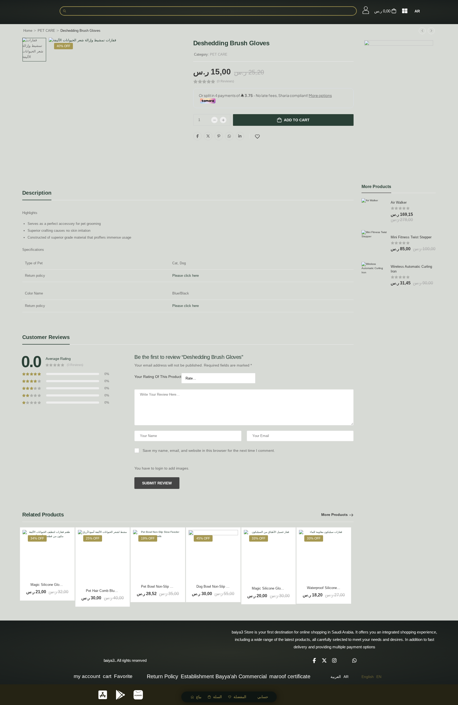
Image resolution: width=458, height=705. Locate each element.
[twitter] (324, 660)
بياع (198, 697)
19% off (148, 538)
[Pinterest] (218, 136)
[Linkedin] (240, 136)
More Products (334, 514)
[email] (344, 660)
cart (107, 676)
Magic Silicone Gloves (47, 585)
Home (27, 31)
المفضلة (240, 697)
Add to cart (297, 120)
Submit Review (157, 483)
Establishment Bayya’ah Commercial (224, 676)
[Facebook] (197, 136)
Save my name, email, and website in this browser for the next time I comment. (209, 450)
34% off (37, 538)
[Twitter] (208, 136)
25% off (92, 538)
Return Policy (162, 676)
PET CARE (46, 31)
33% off (258, 538)
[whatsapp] (354, 660)
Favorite (123, 676)
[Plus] (223, 120)
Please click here (185, 276)
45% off (203, 538)
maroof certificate (289, 676)
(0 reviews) (225, 81)
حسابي (262, 697)
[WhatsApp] (229, 136)
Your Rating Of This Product (157, 376)
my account (87, 676)
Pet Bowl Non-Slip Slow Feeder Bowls (170, 586)
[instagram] (334, 660)
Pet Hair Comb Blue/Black (106, 591)
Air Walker (399, 202)
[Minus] (214, 120)
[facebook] (314, 660)
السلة (217, 697)
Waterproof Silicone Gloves (328, 588)
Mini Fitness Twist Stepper (411, 237)
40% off (63, 46)
